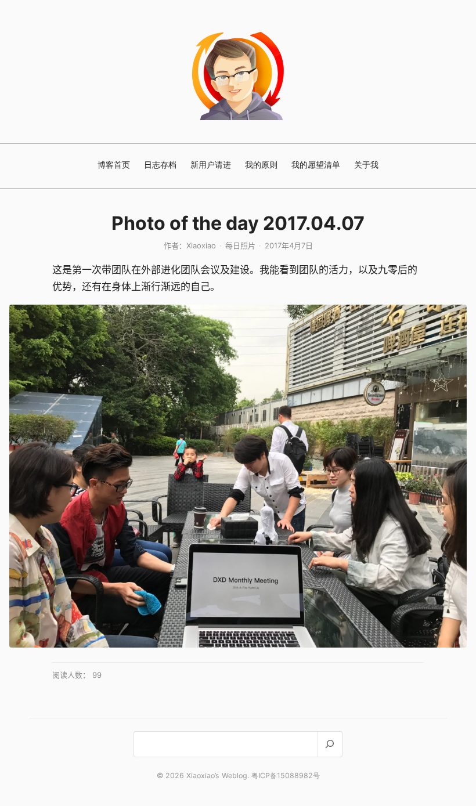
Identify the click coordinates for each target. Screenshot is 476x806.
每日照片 (240, 245)
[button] (238, 476)
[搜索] (329, 744)
